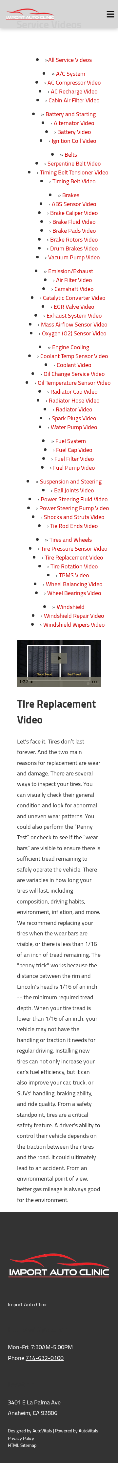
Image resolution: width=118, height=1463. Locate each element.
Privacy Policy (21, 1438)
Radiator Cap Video (74, 391)
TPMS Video (74, 575)
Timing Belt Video (74, 181)
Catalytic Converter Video (74, 297)
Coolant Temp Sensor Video (74, 356)
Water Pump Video (74, 427)
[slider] (58, 682)
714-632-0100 (45, 1357)
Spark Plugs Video (74, 418)
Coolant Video (74, 364)
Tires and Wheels (70, 539)
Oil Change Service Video (74, 373)
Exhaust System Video (74, 315)
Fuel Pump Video (74, 467)
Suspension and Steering (71, 481)
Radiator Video (74, 409)
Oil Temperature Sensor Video (74, 382)
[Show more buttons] (94, 682)
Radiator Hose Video (74, 400)
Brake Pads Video (74, 230)
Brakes (70, 195)
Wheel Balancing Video (74, 584)
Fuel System (70, 440)
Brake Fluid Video (74, 221)
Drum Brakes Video (74, 248)
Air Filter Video (74, 279)
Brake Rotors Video (74, 239)
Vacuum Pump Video (74, 257)
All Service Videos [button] (70, 59)
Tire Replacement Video (74, 557)
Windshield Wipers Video (74, 624)
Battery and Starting (71, 114)
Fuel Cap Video (74, 449)
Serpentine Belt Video (74, 163)
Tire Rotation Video (74, 566)
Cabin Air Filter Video (74, 100)
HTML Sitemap (22, 1445)
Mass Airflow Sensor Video (74, 324)
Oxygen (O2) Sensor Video (74, 333)
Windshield (71, 606)
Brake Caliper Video (74, 212)
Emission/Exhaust (70, 271)
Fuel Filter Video (74, 458)
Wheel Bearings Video (74, 593)
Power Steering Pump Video (74, 508)
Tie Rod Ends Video (74, 525)
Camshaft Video (74, 288)
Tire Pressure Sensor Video (74, 548)
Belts (71, 154)
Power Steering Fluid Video (74, 499)
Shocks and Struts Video (74, 516)
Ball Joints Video (74, 490)
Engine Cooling (70, 347)
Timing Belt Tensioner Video (74, 172)
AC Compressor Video (74, 82)
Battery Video (74, 131)
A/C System (70, 73)
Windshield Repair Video (74, 615)
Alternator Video (74, 123)
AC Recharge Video (74, 91)
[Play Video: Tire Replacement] (59, 658)
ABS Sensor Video (74, 203)
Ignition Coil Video (74, 140)
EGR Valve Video (74, 306)
